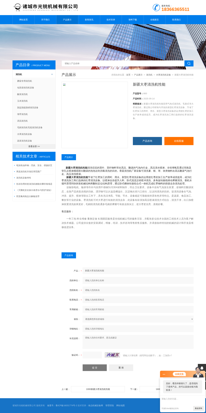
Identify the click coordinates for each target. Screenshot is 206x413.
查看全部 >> (34, 146)
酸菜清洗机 (22, 94)
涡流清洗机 (22, 121)
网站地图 (120, 405)
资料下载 (132, 19)
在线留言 (154, 19)
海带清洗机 (22, 114)
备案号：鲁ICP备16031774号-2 (62, 405)
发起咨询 (198, 408)
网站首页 (23, 19)
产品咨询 (147, 141)
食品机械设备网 (95, 405)
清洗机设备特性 (23, 178)
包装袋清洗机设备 (25, 87)
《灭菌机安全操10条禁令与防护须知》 (34, 190)
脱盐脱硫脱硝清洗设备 (27, 107)
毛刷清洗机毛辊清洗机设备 (30, 127)
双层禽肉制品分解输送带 (28, 196)
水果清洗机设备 (24, 134)
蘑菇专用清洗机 (24, 81)
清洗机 (19, 74)
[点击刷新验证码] (112, 355)
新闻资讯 (89, 19)
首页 (128, 75)
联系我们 (176, 19)
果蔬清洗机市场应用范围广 (29, 171)
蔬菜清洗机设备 (24, 141)
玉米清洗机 (22, 101)
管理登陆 (109, 405)
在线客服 (179, 141)
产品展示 (67, 19)
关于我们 (45, 19)
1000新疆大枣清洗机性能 (98, 389)
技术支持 (111, 19)
